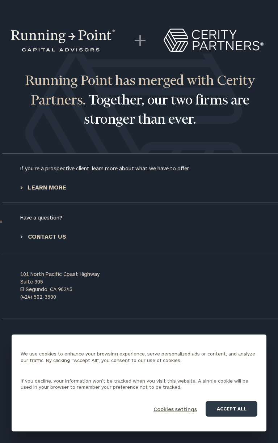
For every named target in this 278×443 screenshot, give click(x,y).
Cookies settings (175, 409)
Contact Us (46, 236)
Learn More (46, 187)
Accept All (232, 409)
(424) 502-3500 (38, 297)
